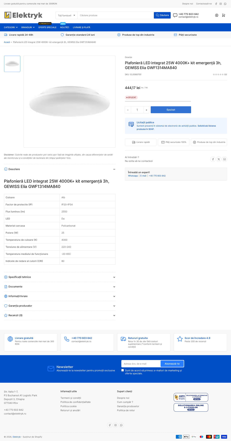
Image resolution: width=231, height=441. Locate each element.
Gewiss (128, 57)
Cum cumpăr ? (125, 401)
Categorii (9, 27)
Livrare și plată (81, 27)
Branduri (26, 27)
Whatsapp (133, 175)
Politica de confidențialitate (75, 401)
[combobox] (124, 15)
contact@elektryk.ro (188, 17)
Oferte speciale (47, 26)
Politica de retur (126, 410)
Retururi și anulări (70, 410)
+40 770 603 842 (157, 175)
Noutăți (64, 26)
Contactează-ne (204, 3)
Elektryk (17, 437)
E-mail (143, 175)
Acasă (7, 42)
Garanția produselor (128, 406)
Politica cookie (68, 406)
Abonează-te (172, 363)
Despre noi (187, 3)
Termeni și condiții (70, 397)
